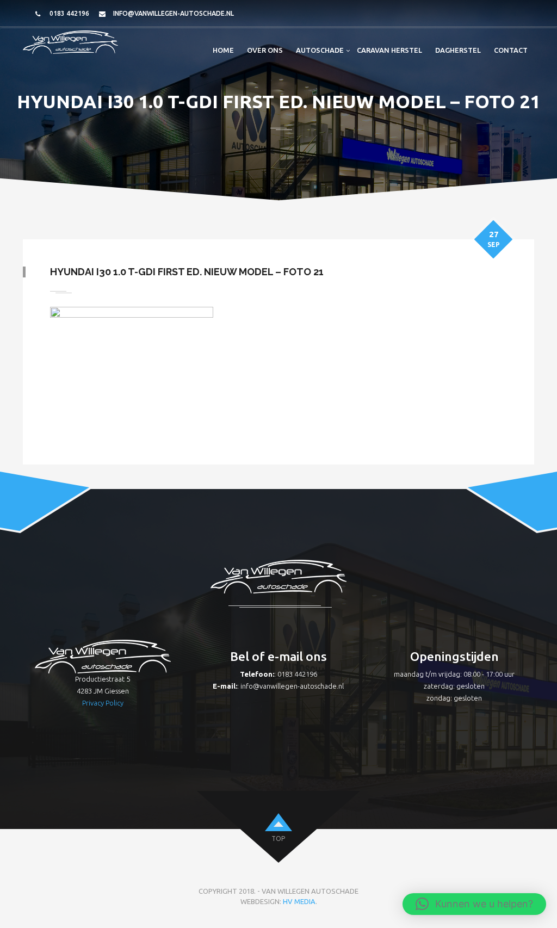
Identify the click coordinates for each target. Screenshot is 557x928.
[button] (474, 904)
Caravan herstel (389, 50)
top (278, 838)
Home (223, 50)
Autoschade (320, 50)
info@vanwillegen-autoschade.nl (173, 13)
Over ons (265, 50)
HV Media (299, 901)
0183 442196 (69, 13)
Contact (511, 50)
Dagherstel (458, 50)
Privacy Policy (102, 703)
